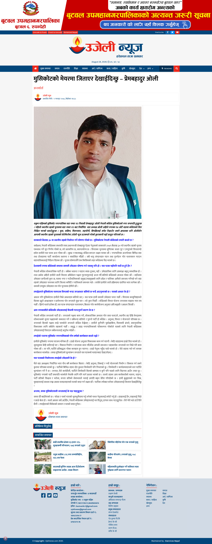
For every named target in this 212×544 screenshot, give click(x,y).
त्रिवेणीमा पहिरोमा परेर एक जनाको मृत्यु (123, 442)
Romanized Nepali (70, 32)
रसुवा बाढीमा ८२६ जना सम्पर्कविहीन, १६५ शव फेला (67, 456)
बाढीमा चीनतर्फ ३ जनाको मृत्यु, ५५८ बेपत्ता (122, 456)
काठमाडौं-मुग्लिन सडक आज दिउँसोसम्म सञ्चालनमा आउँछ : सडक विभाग (68, 468)
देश (140, 68)
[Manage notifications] (5, 539)
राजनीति (67, 68)
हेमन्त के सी (112, 522)
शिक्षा (76, 68)
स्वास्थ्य (85, 68)
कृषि (123, 68)
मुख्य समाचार (45, 68)
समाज (57, 68)
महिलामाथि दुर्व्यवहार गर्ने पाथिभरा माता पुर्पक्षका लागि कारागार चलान (123, 468)
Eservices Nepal (172, 541)
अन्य (149, 68)
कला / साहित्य (112, 68)
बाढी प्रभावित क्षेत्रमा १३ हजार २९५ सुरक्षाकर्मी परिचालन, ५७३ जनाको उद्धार (69, 443)
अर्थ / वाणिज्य (97, 68)
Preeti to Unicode (55, 32)
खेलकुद (132, 68)
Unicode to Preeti (40, 32)
